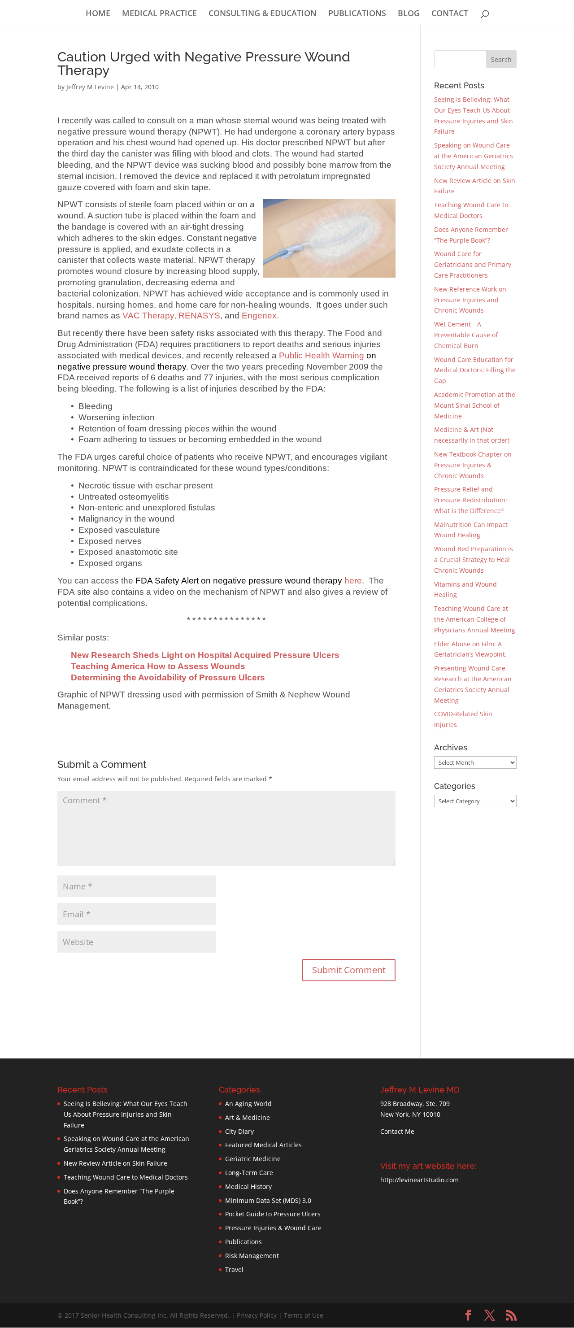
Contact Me (397, 1131)
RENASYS (199, 315)
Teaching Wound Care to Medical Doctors (126, 1177)
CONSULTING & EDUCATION (263, 14)
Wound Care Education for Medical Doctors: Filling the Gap (475, 370)
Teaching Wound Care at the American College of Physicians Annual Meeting (474, 619)
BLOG (409, 14)
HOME (98, 14)
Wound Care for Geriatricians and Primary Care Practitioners (472, 264)
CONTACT (449, 14)
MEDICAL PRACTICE (159, 14)
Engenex (259, 315)
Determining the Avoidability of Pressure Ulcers (168, 677)
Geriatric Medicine (253, 1158)
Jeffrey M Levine (90, 87)
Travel (234, 1269)
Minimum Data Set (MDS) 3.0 (268, 1200)
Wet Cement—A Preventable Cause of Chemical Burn (466, 335)
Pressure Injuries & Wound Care (273, 1228)
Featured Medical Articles (263, 1145)
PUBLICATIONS (357, 14)
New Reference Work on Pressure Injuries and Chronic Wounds (470, 300)
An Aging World (248, 1103)
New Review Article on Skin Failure (115, 1163)
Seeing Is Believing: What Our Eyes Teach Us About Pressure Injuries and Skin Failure (125, 1114)
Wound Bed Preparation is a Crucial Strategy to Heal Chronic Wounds (473, 559)
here (248, 580)
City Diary (239, 1131)
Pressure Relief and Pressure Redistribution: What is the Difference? (470, 500)
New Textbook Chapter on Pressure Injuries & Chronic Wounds (473, 465)
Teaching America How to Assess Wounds (158, 666)
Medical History (248, 1186)
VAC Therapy (148, 315)
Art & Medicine (247, 1117)
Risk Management (252, 1255)
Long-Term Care (249, 1172)
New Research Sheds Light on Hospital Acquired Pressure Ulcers (205, 655)
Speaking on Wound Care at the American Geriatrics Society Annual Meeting (473, 156)
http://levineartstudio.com (419, 1180)
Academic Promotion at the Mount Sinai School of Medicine (474, 405)
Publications (243, 1241)
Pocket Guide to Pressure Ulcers (273, 1214)
